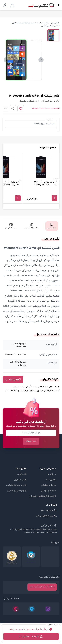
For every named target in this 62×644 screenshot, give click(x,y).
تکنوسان (55, 22)
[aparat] (15, 609)
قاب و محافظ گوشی (16, 485)
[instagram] (48, 609)
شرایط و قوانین (48, 491)
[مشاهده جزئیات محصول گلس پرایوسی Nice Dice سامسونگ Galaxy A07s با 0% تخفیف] (41, 192)
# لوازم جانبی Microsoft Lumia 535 (45, 108)
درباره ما (52, 474)
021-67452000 (44, 516)
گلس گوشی (46, 25)
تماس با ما (50, 480)
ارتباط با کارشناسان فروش (43, 496)
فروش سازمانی (48, 485)
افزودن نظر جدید (13, 379)
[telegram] (31, 609)
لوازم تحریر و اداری (16, 491)
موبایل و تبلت (42, 22)
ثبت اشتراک (31, 441)
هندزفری (21, 474)
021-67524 (47, 511)
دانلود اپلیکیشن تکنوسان (42, 587)
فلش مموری (20, 480)
